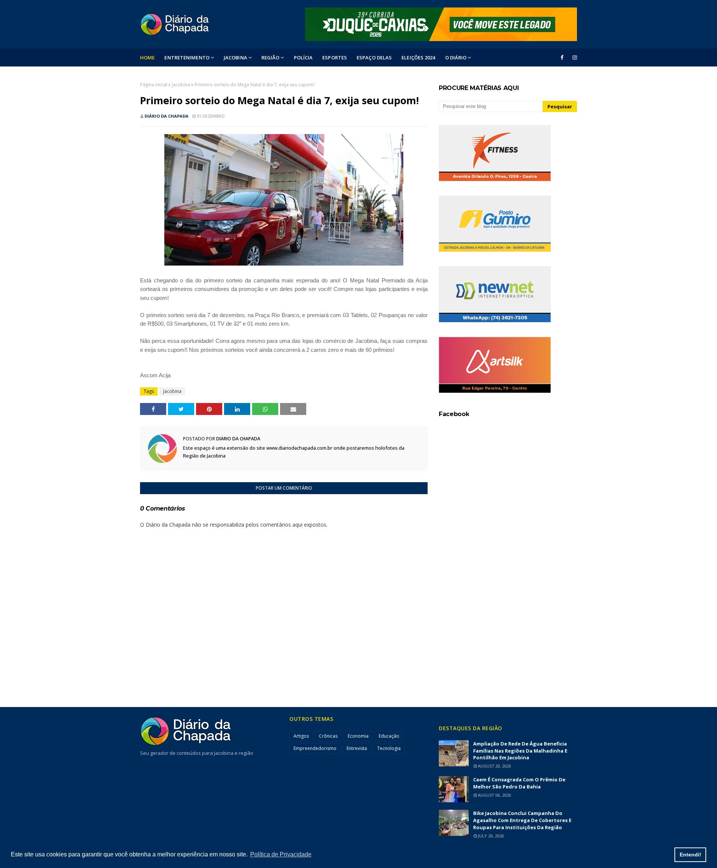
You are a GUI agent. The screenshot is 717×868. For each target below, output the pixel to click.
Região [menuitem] (270, 57)
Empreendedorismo (315, 748)
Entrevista (357, 748)
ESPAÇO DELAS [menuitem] (374, 57)
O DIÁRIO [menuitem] (456, 57)
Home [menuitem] (147, 57)
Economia (358, 736)
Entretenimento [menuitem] (186, 57)
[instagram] (573, 57)
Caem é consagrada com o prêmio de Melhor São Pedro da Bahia (519, 783)
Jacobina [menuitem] (235, 57)
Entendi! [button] (690, 855)
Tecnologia (389, 748)
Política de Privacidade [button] (280, 854)
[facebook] (562, 57)
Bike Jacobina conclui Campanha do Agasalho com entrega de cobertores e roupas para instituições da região (522, 820)
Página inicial (153, 84)
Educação (389, 736)
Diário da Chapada (167, 116)
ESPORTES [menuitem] (334, 57)
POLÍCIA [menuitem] (303, 57)
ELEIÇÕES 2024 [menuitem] (418, 57)
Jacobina (181, 84)
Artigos (301, 736)
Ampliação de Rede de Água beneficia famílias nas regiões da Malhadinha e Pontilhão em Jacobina (520, 750)
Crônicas (328, 736)
